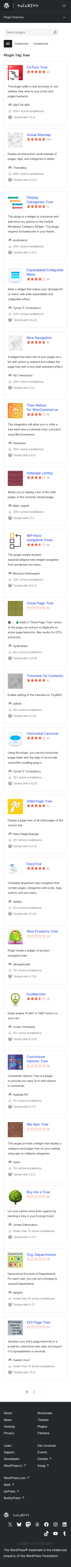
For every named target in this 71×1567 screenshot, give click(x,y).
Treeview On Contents (45, 676)
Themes (43, 1420)
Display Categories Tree (40, 199)
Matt (9, 1485)
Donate (44, 1459)
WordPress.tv (15, 1466)
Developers (12, 1459)
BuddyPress (14, 1498)
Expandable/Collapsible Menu (45, 272)
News (8, 1420)
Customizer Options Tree (37, 1059)
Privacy (9, 1433)
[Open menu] (65, 5)
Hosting (9, 1426)
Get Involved (46, 1445)
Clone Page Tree (40, 603)
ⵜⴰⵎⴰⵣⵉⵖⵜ (21, 1515)
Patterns (43, 1433)
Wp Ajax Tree (37, 1124)
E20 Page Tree (38, 1322)
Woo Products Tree (42, 931)
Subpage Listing (39, 473)
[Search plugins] (55, 32)
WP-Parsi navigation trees (40, 538)
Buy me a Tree (38, 1192)
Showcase (44, 1413)
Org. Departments (41, 1255)
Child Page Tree (39, 801)
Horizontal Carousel (42, 733)
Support (9, 1452)
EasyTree (34, 864)
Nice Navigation (39, 338)
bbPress (11, 1491)
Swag (43, 1466)
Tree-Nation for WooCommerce (42, 407)
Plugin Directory (14, 17)
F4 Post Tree (37, 67)
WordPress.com (17, 1478)
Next (42, 1392)
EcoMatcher (36, 994)
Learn (8, 1445)
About (8, 1413)
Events (42, 1452)
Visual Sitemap (39, 135)
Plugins (42, 1426)
